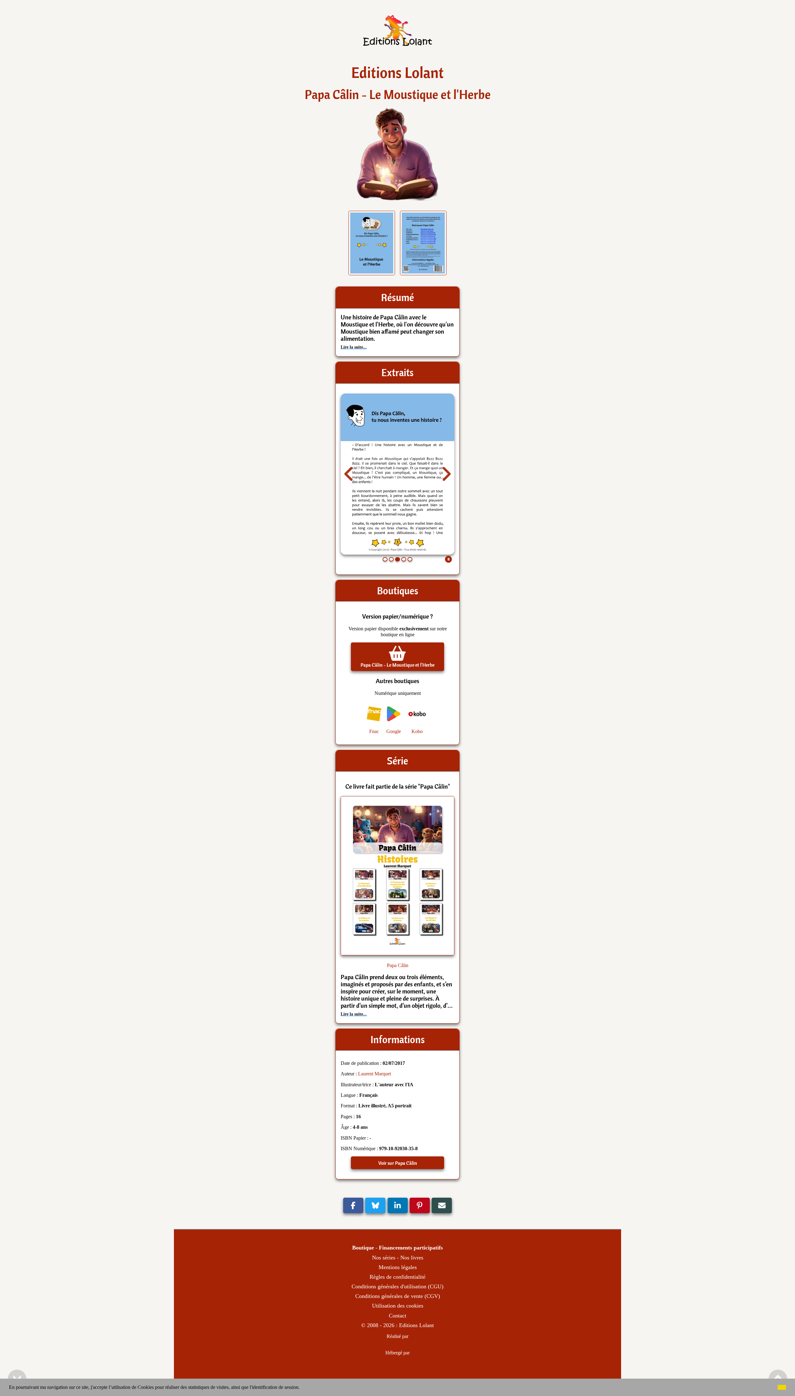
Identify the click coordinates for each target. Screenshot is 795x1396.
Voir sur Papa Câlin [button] (397, 1163)
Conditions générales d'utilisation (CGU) (397, 1286)
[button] (302, 1388)
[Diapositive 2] (391, 559)
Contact (397, 1316)
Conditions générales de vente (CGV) (397, 1296)
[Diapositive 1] (385, 559)
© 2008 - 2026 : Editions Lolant (397, 1325)
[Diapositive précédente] (349, 474)
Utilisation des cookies (397, 1306)
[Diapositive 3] (397, 559)
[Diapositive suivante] (446, 474)
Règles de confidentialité (397, 1277)
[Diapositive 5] (409, 559)
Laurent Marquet (374, 1073)
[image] (397, 40)
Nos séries (383, 1257)
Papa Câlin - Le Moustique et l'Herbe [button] (397, 665)
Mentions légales (398, 1267)
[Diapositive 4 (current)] (403, 559)
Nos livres (411, 1257)
